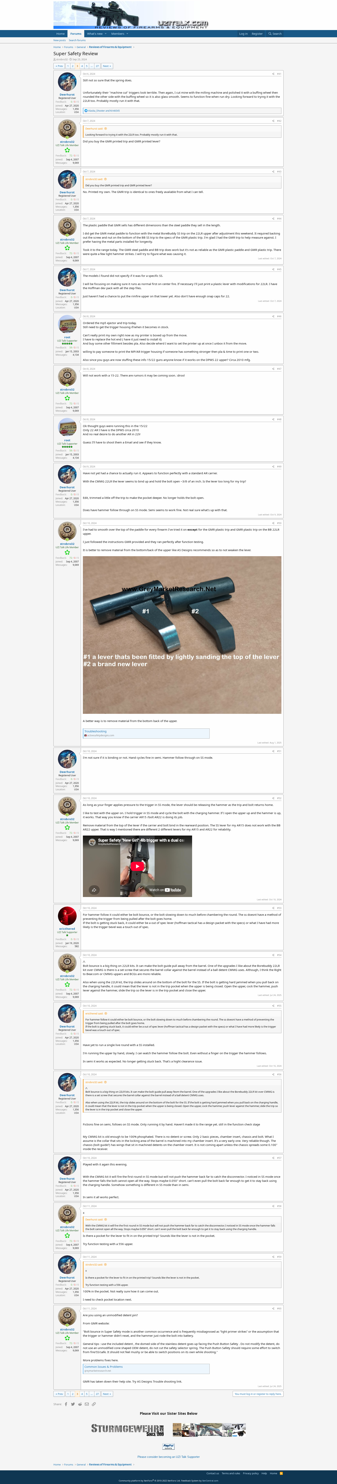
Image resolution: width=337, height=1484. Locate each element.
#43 (279, 171)
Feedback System (190, 1480)
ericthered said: (94, 1013)
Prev (60, 66)
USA (76, 112)
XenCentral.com (210, 1480)
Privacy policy (251, 1473)
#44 (279, 218)
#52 (279, 798)
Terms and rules (231, 1473)
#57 (279, 1158)
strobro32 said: (94, 179)
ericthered (67, 929)
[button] (105, 33)
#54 (279, 955)
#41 (279, 73)
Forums (75, 34)
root (67, 337)
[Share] (273, 74)
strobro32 (62, 59)
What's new (95, 34)
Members (117, 34)
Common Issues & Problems (103, 1367)
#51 (279, 751)
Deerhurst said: (94, 128)
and (104, 110)
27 (97, 66)
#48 (279, 419)
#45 (279, 269)
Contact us (213, 1473)
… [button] (92, 66)
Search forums (77, 40)
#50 (279, 523)
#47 (279, 368)
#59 (279, 1256)
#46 (279, 316)
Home (60, 34)
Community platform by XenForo (150, 1480)
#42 (279, 121)
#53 (279, 908)
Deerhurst (67, 94)
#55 (279, 1005)
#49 (279, 466)
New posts (59, 40)
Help (264, 1473)
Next (106, 66)
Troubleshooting (95, 731)
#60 (279, 1308)
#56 (279, 1074)
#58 (279, 1206)
